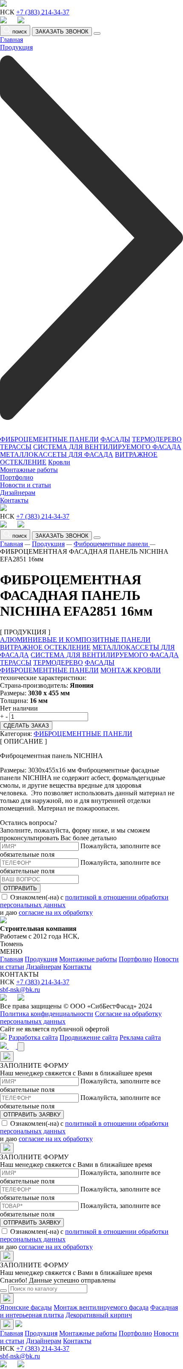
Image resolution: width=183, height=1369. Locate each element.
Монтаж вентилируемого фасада (101, 1307)
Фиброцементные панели (112, 543)
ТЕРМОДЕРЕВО (157, 439)
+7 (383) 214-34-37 (42, 12)
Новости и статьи (25, 485)
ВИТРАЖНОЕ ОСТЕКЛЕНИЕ (45, 647)
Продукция (48, 543)
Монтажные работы (29, 469)
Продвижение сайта (89, 1037)
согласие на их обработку (56, 912)
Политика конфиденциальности (46, 1013)
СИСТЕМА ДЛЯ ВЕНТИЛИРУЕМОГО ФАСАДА (107, 446)
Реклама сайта (140, 1037)
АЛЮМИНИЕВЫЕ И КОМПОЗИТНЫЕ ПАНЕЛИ (75, 639)
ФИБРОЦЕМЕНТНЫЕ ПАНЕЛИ (49, 439)
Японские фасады (26, 1307)
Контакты (14, 500)
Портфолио (16, 477)
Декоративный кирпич (99, 1315)
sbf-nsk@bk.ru (20, 989)
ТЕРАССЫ (15, 446)
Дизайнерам (17, 492)
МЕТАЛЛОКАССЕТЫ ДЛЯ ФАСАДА (56, 454)
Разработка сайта (33, 1037)
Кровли (59, 462)
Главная (11, 39)
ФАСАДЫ (115, 439)
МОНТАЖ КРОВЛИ (130, 670)
